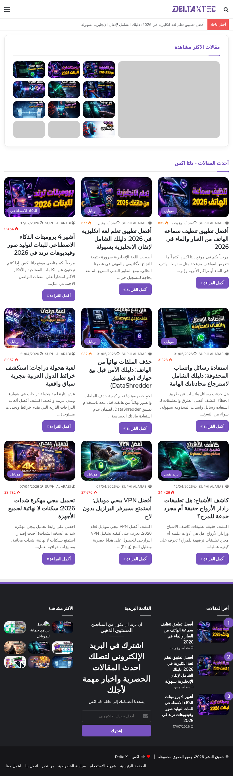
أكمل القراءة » (212, 282)
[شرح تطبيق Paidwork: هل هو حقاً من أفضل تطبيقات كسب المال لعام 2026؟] (15, 627)
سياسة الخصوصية (72, 765)
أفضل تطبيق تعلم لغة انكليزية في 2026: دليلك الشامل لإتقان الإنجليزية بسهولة (117, 238)
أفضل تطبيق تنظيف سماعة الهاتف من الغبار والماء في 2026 (196, 238)
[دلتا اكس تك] (194, 9)
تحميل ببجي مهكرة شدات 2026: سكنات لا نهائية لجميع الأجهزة (41, 508)
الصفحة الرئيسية (133, 765)
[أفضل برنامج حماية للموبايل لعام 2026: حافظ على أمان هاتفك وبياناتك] (39, 630)
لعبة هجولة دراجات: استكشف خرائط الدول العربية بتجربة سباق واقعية (40, 375)
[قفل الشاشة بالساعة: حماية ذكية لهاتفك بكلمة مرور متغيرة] (39, 647)
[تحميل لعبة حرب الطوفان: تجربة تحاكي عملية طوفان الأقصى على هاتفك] (15, 647)
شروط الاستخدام (103, 765)
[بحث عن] (226, 11)
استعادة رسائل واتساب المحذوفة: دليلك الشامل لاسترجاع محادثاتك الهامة (199, 375)
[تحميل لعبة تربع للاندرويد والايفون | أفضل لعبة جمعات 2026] (39, 662)
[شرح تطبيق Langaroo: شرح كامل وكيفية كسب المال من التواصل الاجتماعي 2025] (15, 662)
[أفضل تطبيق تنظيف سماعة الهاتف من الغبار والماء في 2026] (213, 632)
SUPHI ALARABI (211, 223)
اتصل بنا (31, 765)
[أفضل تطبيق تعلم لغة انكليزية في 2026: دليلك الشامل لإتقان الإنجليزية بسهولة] (213, 665)
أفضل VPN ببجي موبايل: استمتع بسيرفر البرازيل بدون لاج (117, 508)
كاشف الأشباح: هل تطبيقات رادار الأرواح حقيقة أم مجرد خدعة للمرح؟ (196, 508)
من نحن (48, 765)
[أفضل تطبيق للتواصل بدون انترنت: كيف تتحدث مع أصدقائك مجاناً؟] (63, 662)
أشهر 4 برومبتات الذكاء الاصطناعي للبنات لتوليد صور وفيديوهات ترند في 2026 (41, 244)
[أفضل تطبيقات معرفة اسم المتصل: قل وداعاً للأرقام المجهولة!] (63, 627)
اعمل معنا (13, 765)
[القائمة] (7, 11)
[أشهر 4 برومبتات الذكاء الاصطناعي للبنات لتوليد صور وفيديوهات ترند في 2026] (213, 704)
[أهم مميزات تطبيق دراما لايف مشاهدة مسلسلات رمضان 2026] (63, 647)
